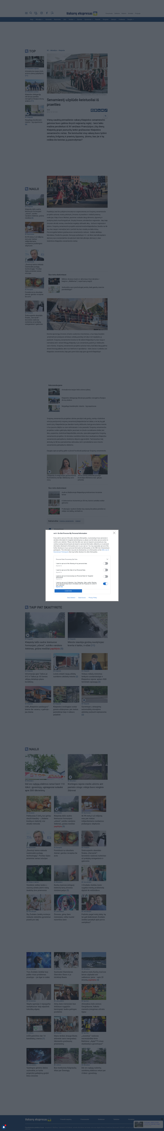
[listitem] (82, 559)
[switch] (105, 563)
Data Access (82, 597)
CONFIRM (68, 591)
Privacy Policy (93, 597)
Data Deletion (71, 597)
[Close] (115, 533)
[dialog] (82, 565)
